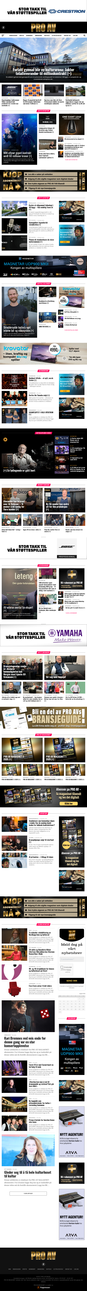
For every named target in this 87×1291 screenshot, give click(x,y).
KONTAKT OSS (68, 1239)
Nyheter (22, 35)
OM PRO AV (48, 1239)
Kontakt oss (67, 35)
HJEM (9, 1239)
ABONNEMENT (32, 1239)
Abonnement (29, 35)
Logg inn (75, 35)
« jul (71, 1014)
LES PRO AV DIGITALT (57, 35)
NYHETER (25, 1239)
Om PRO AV (46, 35)
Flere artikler (28, 1193)
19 (67, 1006)
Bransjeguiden (13, 35)
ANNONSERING (38, 35)
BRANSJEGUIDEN (16, 1239)
